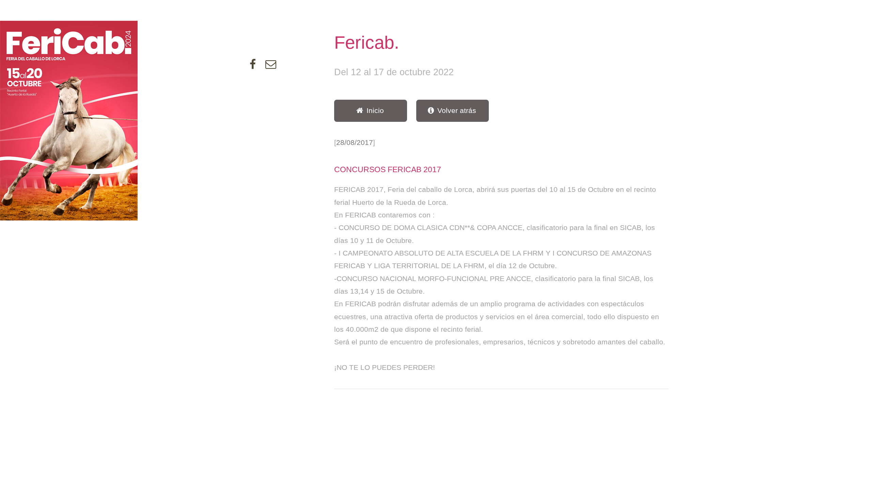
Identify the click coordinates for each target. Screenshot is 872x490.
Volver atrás (456, 111)
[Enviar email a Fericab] (270, 66)
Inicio (375, 111)
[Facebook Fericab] (253, 66)
